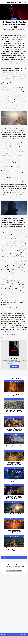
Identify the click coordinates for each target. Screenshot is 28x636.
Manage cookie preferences (14, 570)
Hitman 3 (14, 358)
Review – (14, 514)
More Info (14, 366)
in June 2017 (17, 138)
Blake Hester (8, 29)
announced (15, 218)
